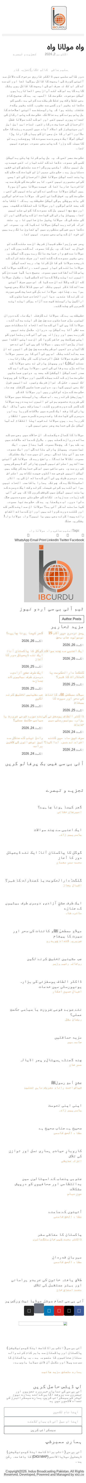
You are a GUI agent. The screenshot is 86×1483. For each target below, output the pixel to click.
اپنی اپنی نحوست (65, 1105)
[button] (43, 35)
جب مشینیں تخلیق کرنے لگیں (54, 958)
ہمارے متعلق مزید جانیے (62, 1371)
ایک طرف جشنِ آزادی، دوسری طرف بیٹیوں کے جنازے (25, 677)
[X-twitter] (69, 1311)
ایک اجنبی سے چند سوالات (64, 651)
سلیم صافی (62, 530)
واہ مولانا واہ (40, 530)
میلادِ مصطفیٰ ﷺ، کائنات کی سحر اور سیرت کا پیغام (64, 698)
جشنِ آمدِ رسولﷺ (66, 1082)
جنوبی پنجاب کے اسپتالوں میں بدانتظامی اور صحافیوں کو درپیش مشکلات (48, 1183)
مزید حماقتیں (68, 1037)
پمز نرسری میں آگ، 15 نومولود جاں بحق (66, 635)
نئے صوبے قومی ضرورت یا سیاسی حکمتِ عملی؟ (23, 718)
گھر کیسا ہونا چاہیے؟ (24, 633)
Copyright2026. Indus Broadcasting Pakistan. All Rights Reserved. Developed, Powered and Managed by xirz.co (44, 1473)
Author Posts (71, 619)
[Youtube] (59, 1311)
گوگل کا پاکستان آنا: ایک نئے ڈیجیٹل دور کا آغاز (24, 655)
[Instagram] (29, 1311)
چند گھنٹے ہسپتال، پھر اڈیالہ (51, 1060)
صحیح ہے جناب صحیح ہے (60, 1128)
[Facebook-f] (79, 1311)
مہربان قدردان (67, 1257)
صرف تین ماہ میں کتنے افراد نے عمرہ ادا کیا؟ (64, 740)
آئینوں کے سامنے (65, 1211)
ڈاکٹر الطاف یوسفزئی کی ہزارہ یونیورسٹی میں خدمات (63, 720)
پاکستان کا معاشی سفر (60, 1234)
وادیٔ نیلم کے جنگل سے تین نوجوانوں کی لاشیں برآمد (24, 742)
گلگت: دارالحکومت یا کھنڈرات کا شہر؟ (66, 674)
